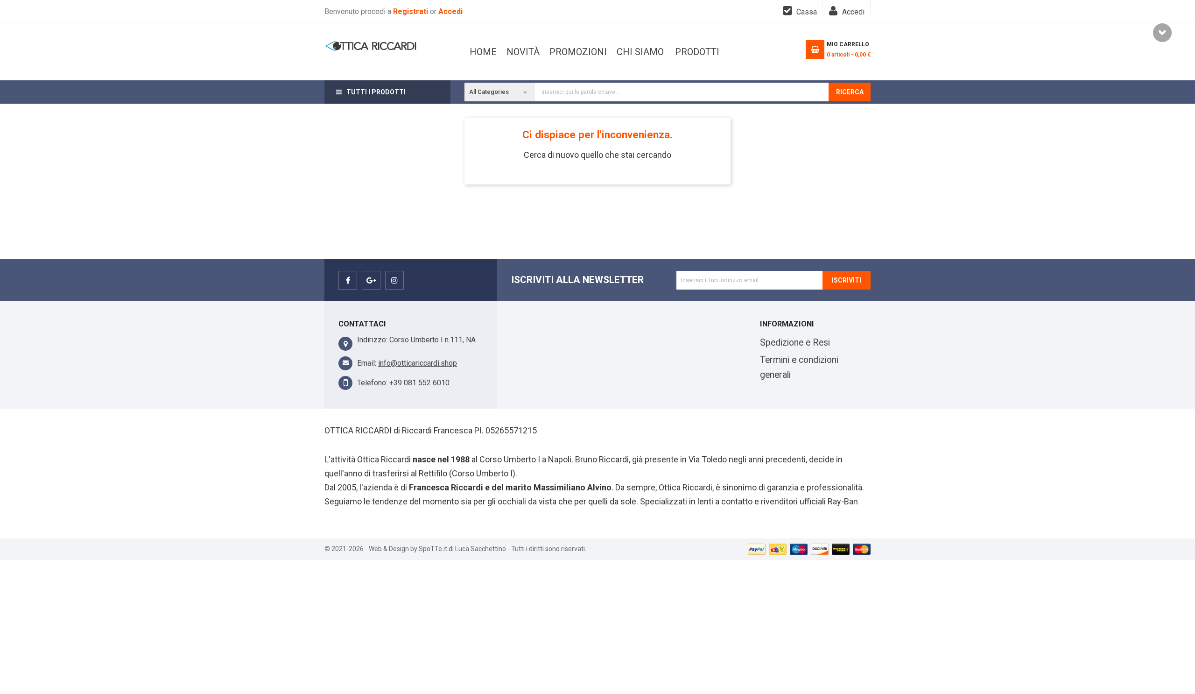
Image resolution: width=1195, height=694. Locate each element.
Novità (523, 51)
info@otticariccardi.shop (417, 363)
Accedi (450, 11)
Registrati (411, 11)
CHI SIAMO (640, 51)
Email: (366, 363)
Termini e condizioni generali (799, 367)
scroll (1162, 32)
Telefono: (372, 382)
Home (483, 51)
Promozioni (578, 51)
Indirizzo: (372, 339)
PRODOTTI (697, 51)
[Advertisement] (597, 625)
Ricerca (850, 92)
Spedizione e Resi (795, 342)
